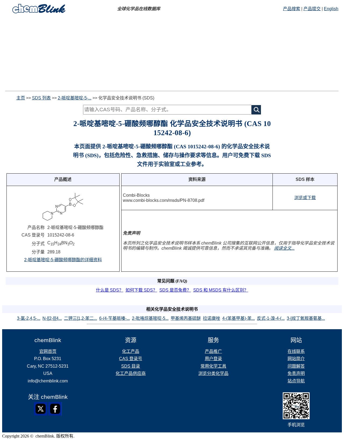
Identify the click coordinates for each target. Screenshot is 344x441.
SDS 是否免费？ (175, 290)
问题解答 (296, 366)
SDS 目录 (130, 366)
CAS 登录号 (130, 358)
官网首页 (47, 351)
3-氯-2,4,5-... (28, 318)
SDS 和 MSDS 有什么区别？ (220, 290)
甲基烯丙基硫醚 (186, 318)
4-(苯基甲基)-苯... (238, 318)
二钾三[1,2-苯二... (80, 318)
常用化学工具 (213, 366)
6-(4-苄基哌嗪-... (114, 318)
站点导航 (296, 381)
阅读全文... (284, 248)
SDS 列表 (41, 98)
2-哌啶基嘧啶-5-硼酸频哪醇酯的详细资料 (63, 259)
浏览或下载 (305, 197)
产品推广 (213, 351)
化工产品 (130, 351)
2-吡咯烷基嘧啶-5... (150, 318)
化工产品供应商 (131, 373)
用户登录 (213, 358)
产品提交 (312, 8)
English (331, 8)
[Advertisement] (172, 53)
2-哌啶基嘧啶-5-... (74, 98)
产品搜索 (291, 8)
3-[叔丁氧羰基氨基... (306, 318)
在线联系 (296, 351)
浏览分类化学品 (213, 373)
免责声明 (296, 373)
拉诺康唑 (211, 318)
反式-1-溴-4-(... (271, 318)
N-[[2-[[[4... (52, 318)
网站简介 (296, 358)
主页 (20, 98)
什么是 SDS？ (109, 290)
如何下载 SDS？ (141, 290)
